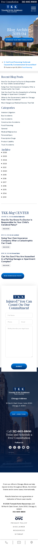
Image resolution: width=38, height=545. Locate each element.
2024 (4, 160)
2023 (4, 164)
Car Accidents (6, 119)
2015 (3, 189)
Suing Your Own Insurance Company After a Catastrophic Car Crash (18, 88)
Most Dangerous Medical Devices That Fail (17, 103)
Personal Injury (6, 135)
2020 (4, 171)
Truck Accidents (7, 145)
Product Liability (7, 142)
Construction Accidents (10, 122)
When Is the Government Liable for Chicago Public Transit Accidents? (18, 99)
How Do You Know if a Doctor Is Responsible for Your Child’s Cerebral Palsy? (18, 83)
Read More (6, 228)
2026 (4, 152)
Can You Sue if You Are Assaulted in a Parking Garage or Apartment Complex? (18, 93)
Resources (19, 530)
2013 (3, 197)
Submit (19, 366)
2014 (4, 193)
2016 (3, 186)
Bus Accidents (6, 116)
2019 (3, 175)
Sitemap (19, 534)
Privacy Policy (19, 523)
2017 (3, 182)
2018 (3, 178)
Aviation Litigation (8, 112)
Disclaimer (19, 527)
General (4, 129)
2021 (3, 167)
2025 (4, 156)
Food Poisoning (27, 67)
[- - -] (33, 8)
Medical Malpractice (9, 132)
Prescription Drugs (8, 138)
